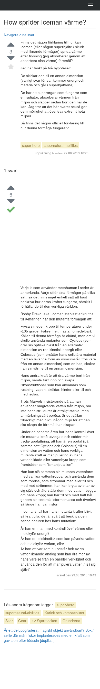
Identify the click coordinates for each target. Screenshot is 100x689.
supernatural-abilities (61, 145)
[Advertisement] (50, 233)
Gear (22, 620)
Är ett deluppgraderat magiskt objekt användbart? (44, 630)
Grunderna (71, 620)
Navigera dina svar (19, 34)
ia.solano (57, 153)
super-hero (31, 145)
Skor (9, 620)
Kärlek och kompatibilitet (64, 612)
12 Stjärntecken (44, 620)
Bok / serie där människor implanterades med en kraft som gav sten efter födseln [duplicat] (49, 635)
